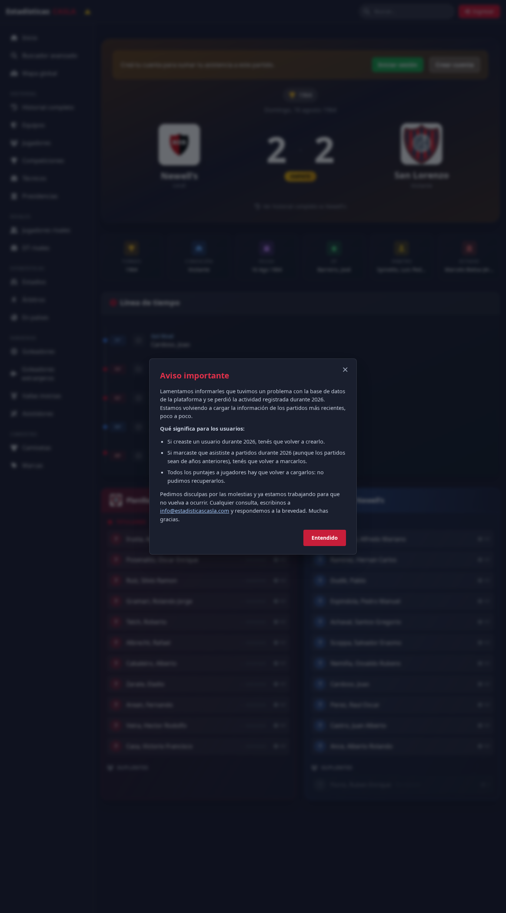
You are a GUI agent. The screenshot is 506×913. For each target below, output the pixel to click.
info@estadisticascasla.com (194, 510)
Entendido (325, 537)
